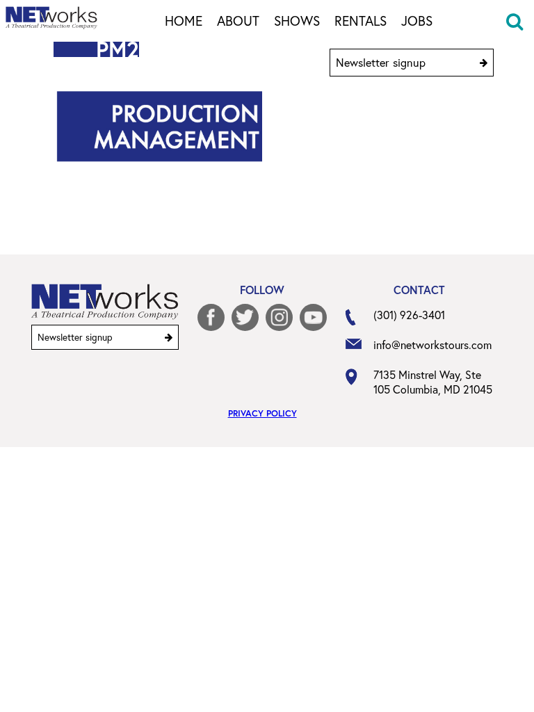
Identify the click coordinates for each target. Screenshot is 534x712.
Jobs (416, 21)
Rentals (360, 21)
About (238, 21)
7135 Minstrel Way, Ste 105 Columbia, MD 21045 (432, 381)
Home (183, 21)
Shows (297, 21)
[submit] (483, 62)
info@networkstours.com (432, 344)
